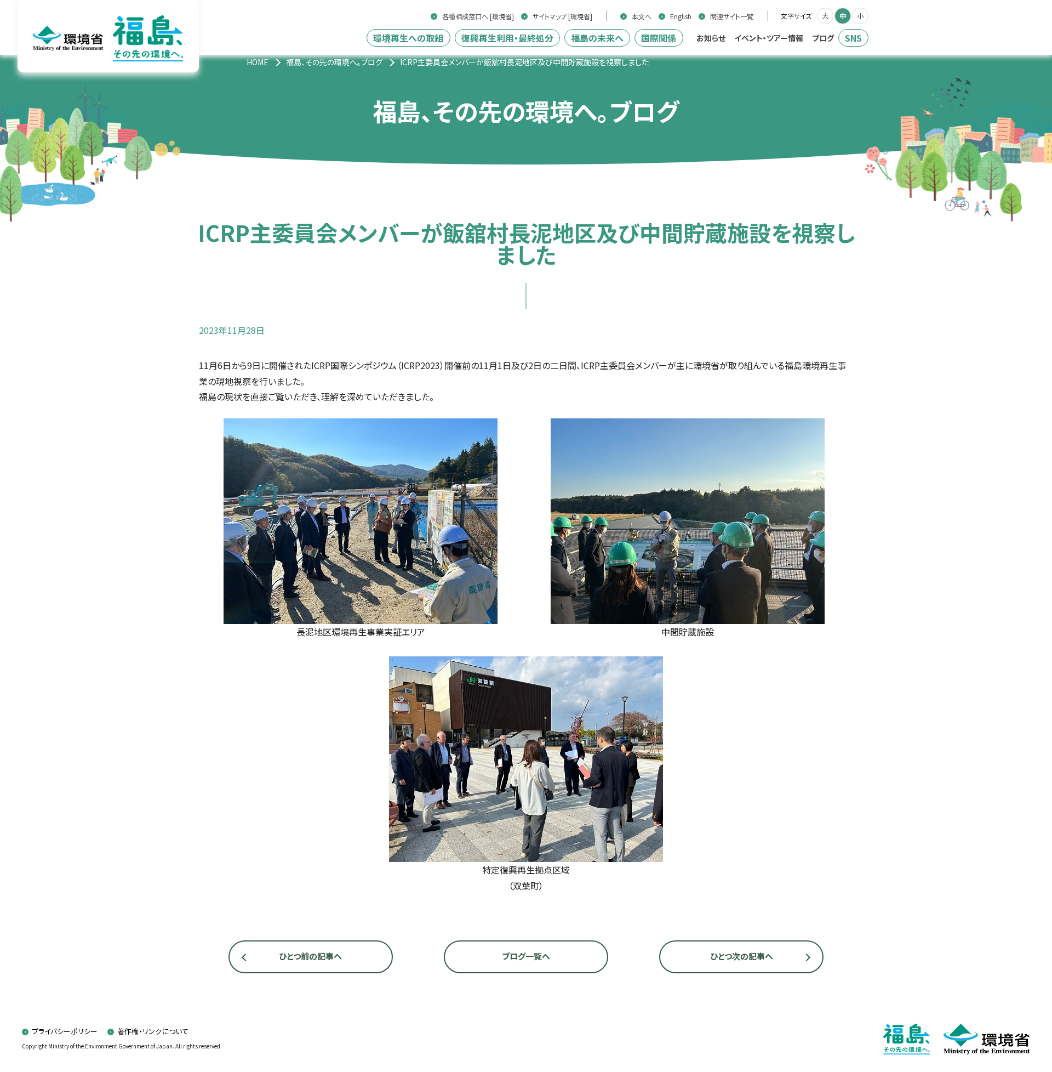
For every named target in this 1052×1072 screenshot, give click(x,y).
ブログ (823, 37)
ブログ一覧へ (526, 956)
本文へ (641, 16)
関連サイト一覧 (731, 16)
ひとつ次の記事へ (741, 956)
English (680, 16)
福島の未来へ (597, 37)
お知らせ (710, 37)
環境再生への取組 (408, 37)
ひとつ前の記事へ (310, 956)
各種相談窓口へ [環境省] (478, 16)
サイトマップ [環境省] (562, 16)
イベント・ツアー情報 (768, 37)
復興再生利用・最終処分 (507, 37)
